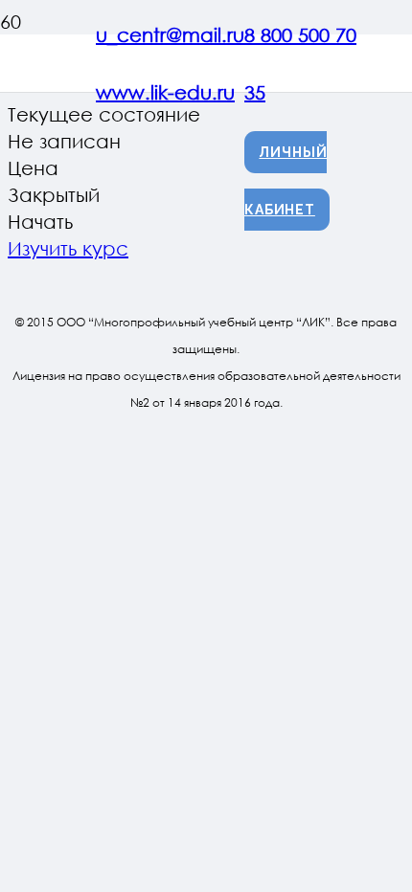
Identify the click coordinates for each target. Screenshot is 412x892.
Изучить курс (68, 247)
